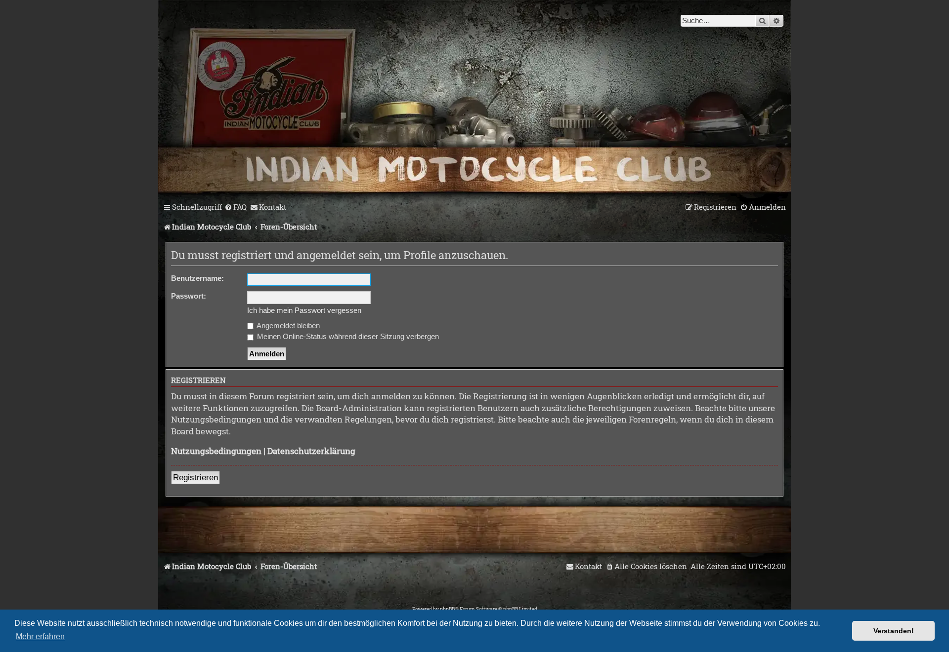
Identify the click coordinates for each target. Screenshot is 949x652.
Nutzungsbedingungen (216, 451)
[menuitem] (235, 207)
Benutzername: (197, 278)
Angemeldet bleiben (287, 325)
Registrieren (195, 477)
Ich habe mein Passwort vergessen (304, 310)
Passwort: (188, 296)
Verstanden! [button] (893, 631)
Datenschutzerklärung (311, 451)
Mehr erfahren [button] (40, 636)
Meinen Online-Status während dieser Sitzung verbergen (347, 336)
